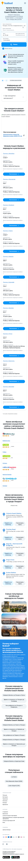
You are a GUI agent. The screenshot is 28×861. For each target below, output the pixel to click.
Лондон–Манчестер (9, 179)
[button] (23, 27)
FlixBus (4, 452)
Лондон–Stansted (8, 386)
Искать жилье (8, 48)
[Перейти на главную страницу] (7, 3)
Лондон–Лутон (7, 333)
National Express (7, 474)
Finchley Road (10, 529)
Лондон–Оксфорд (8, 205)
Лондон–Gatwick (8, 256)
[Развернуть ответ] (23, 97)
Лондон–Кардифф (8, 282)
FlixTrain (5, 463)
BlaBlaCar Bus (6, 440)
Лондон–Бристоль (8, 361)
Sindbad (5, 485)
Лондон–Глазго (8, 230)
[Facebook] (7, 844)
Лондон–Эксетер (8, 308)
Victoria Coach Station (13, 513)
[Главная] (3, 80)
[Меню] (25, 3)
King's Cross (10, 559)
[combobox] (14, 25)
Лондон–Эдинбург (8, 153)
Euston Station (11, 572)
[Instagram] (3, 844)
